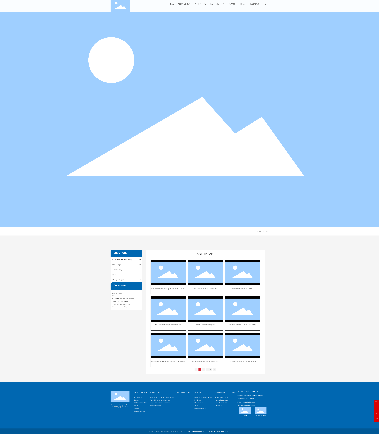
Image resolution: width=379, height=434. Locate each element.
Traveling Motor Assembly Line (205, 324)
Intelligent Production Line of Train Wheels (205, 361)
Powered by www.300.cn (216, 431)
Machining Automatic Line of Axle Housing (242, 324)
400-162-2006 (119, 293)
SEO (228, 431)
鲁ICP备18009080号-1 (195, 431)
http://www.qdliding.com (123, 307)
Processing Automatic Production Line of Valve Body (168, 361)
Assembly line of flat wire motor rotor (205, 288)
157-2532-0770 (245, 391)
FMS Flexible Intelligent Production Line (168, 324)
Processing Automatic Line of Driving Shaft (242, 361)
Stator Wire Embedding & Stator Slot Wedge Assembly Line (168, 289)
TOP (376, 418)
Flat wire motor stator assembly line (242, 288)
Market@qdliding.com (123, 304)
